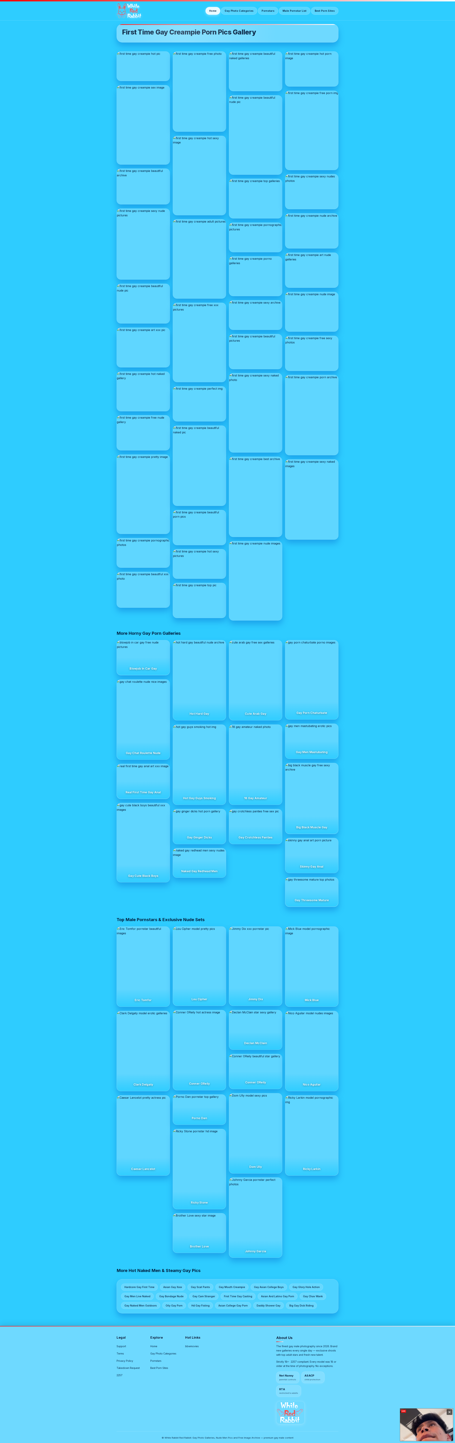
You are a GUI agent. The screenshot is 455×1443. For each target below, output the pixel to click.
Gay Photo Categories (239, 10)
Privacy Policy (125, 1360)
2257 (119, 1375)
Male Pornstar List (294, 10)
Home (212, 10)
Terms (120, 1353)
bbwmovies (192, 1346)
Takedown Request (128, 1367)
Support (121, 1346)
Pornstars (268, 10)
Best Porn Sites (325, 10)
